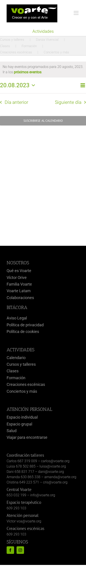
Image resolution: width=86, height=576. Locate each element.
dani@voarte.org (51, 472)
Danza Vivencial (47, 40)
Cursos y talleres (12, 40)
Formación (29, 46)
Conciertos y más (56, 52)
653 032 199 (16, 495)
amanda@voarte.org (60, 477)
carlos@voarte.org (55, 461)
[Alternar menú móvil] (76, 13)
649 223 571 (29, 482)
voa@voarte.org (29, 521)
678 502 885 (26, 466)
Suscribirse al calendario (43, 121)
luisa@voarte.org (52, 466)
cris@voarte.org (55, 482)
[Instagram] (20, 550)
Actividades (43, 31)
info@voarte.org (42, 495)
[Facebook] (10, 550)
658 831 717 (24, 472)
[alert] (43, 69)
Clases (5, 46)
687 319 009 (27, 461)
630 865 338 (30, 477)
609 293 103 (16, 508)
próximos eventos (27, 72)
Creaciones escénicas (16, 52)
